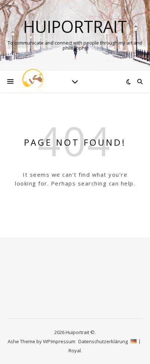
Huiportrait (75, 26)
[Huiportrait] (32, 81)
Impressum (63, 341)
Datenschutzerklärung (103, 341)
